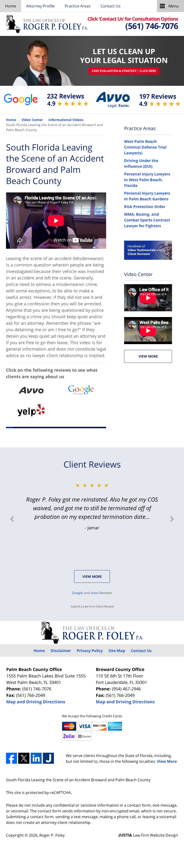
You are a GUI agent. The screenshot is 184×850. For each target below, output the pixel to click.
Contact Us (111, 6)
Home (10, 6)
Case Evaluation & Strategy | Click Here (124, 71)
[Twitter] (23, 758)
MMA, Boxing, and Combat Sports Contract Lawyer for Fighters (147, 220)
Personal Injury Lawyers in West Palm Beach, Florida (147, 179)
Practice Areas (78, 6)
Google (77, 592)
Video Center (138, 274)
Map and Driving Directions (35, 702)
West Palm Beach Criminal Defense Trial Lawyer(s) (145, 147)
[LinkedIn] (36, 758)
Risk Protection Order (144, 206)
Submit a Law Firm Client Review (92, 606)
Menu (173, 6)
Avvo (94, 592)
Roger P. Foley (52, 835)
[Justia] (48, 758)
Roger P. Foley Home (47, 24)
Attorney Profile (40, 6)
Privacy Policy (90, 650)
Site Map (117, 650)
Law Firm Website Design (148, 835)
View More (148, 356)
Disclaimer (61, 650)
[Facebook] (11, 758)
